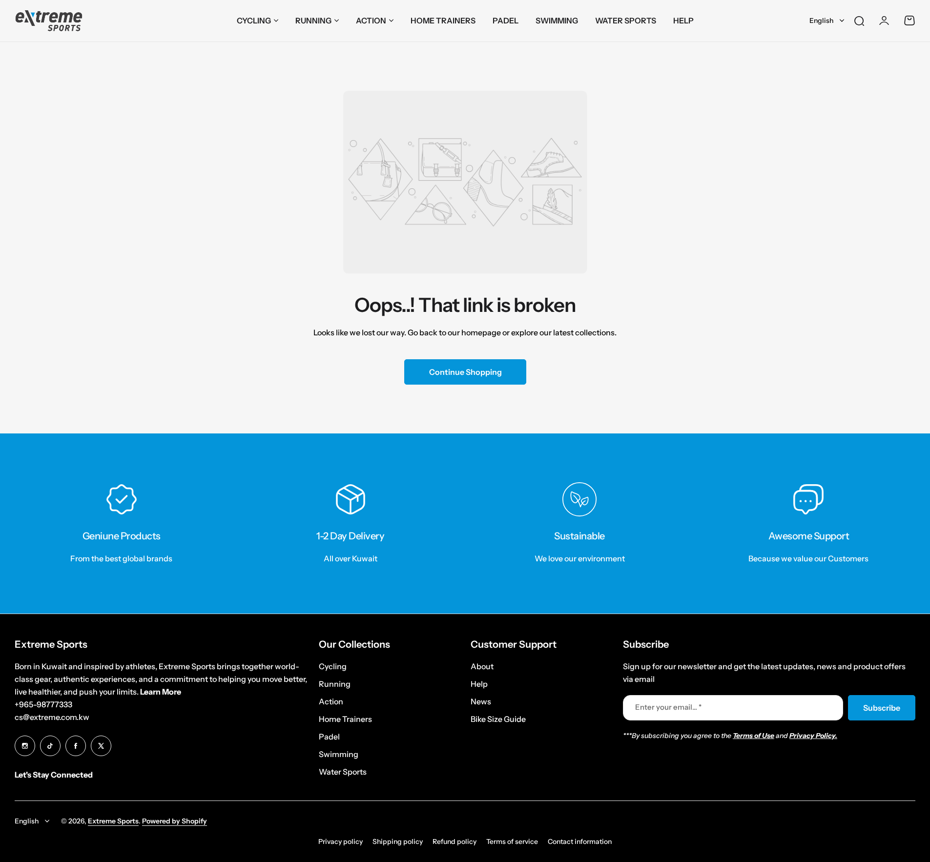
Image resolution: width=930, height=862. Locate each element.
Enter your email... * (668, 707)
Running (313, 20)
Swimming (338, 754)
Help (479, 684)
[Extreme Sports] (49, 21)
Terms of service (512, 841)
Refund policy (454, 841)
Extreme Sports (113, 821)
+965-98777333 (43, 704)
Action (371, 20)
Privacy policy (340, 841)
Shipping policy (397, 841)
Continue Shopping (465, 372)
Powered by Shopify (174, 821)
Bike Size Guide (498, 719)
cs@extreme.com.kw (52, 717)
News (481, 701)
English (821, 20)
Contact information (580, 841)
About (482, 666)
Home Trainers (345, 719)
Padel (329, 736)
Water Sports (343, 772)
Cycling (254, 20)
